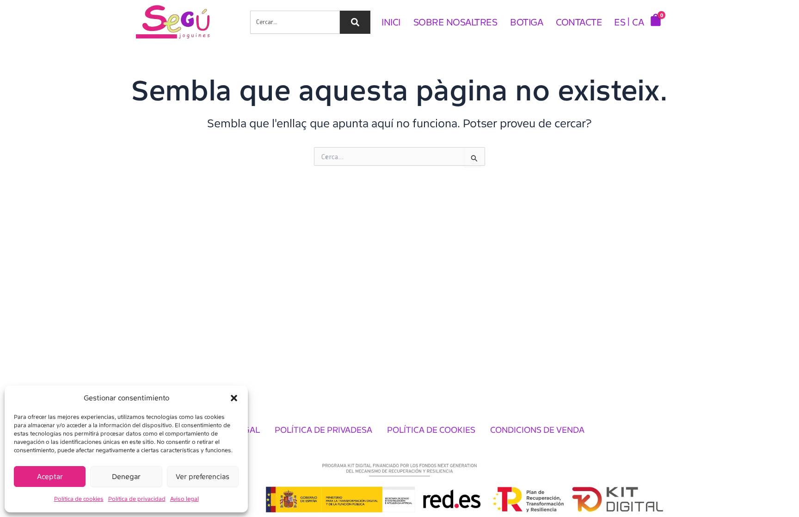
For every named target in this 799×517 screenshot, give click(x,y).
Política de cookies (79, 499)
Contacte (579, 22)
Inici (390, 22)
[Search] (355, 22)
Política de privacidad (137, 499)
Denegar (126, 477)
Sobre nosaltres (455, 22)
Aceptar (50, 477)
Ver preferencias (202, 477)
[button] (234, 398)
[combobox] (295, 22)
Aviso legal (184, 499)
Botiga (526, 22)
